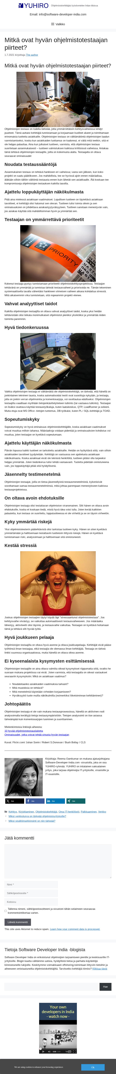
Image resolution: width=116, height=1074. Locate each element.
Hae (105, 986)
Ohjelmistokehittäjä (46, 811)
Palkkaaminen (89, 811)
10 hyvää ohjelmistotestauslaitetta (24, 730)
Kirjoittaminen (26, 811)
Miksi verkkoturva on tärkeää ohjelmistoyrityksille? (37, 816)
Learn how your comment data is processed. (75, 929)
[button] (14, 801)
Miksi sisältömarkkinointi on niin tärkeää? (32, 821)
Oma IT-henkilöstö (69, 811)
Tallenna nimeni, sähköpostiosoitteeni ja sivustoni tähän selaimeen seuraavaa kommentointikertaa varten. (51, 910)
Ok (93, 1067)
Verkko (102, 811)
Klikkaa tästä (99, 968)
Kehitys (13, 811)
